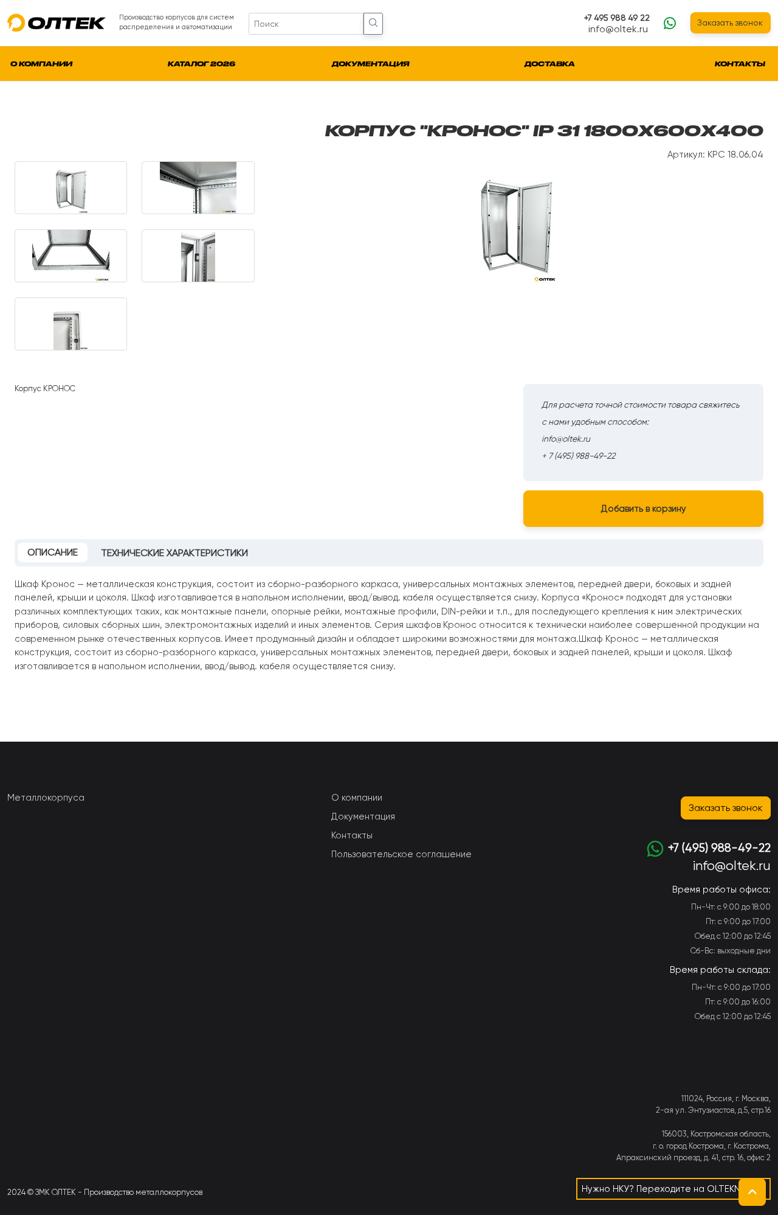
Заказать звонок (730, 22)
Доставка (550, 64)
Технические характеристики (174, 553)
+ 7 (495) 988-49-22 (578, 456)
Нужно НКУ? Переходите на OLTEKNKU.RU (673, 1188)
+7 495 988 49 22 (617, 18)
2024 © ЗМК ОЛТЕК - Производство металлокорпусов (104, 1192)
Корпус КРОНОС (45, 388)
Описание (52, 552)
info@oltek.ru (618, 29)
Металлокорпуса (45, 797)
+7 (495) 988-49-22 (719, 848)
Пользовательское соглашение (401, 854)
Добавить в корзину (643, 508)
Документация (370, 64)
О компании (41, 64)
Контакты (740, 64)
